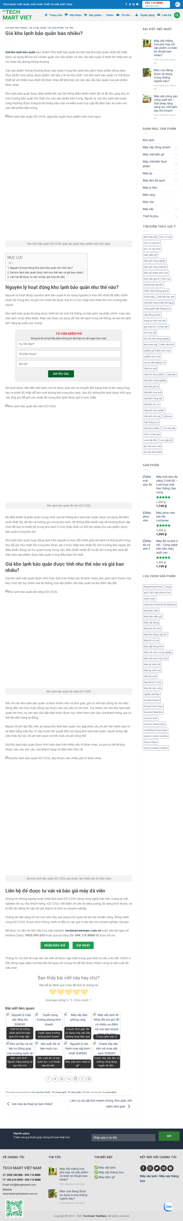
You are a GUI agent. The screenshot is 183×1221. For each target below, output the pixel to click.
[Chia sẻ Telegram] (89, 1079)
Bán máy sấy (150, 237)
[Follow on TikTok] (130, 4)
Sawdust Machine (153, 712)
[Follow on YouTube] (137, 4)
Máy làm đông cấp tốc (155, 634)
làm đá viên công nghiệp (156, 338)
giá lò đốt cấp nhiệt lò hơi (157, 592)
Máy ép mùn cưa (152, 670)
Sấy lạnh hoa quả (152, 392)
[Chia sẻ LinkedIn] (75, 1079)
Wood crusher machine (156, 748)
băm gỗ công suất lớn (155, 267)
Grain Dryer (149, 598)
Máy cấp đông (151, 622)
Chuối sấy (149, 296)
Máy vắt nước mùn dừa (156, 658)
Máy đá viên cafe (152, 688)
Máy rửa (148, 202)
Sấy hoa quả (150, 368)
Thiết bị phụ (150, 216)
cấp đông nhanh (152, 314)
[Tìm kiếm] (177, 15)
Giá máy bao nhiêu (16, 28)
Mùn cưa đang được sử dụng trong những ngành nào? (163, 75)
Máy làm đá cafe (152, 628)
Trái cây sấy (169, 428)
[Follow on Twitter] (157, 1168)
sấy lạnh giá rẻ (151, 386)
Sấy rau (167, 416)
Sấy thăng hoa (151, 422)
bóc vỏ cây (166, 237)
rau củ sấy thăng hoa (154, 362)
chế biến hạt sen (165, 296)
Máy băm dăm (151, 610)
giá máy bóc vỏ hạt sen (156, 326)
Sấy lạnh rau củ (151, 404)
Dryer (168, 586)
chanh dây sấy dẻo (153, 284)
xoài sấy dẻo (150, 440)
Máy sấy (148, 209)
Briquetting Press (153, 586)
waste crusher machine (156, 736)
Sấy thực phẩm (151, 428)
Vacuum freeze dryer (154, 724)
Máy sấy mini (167, 344)
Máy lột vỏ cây (151, 640)
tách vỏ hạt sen (152, 434)
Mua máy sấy (150, 344)
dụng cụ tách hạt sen (155, 320)
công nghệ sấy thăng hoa (157, 308)
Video (110, 15)
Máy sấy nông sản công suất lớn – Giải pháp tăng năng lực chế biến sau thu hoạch (165, 103)
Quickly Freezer (152, 700)
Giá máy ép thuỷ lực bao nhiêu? (32, 1104)
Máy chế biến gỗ (153, 154)
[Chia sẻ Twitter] (55, 1079)
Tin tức (69, 28)
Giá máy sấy (150, 332)
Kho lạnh (148, 140)
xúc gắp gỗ (166, 440)
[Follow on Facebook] (126, 4)
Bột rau (166, 279)
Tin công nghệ (37, 28)
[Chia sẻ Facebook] (48, 1079)
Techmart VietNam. (95, 1216)
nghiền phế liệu (151, 694)
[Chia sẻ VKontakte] (69, 1079)
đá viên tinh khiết (153, 452)
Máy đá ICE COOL (153, 682)
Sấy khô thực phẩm (154, 374)
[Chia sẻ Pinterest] (62, 1079)
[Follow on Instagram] (150, 1168)
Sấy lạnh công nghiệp (155, 380)
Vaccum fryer (151, 718)
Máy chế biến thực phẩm (155, 164)
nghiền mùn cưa (152, 356)
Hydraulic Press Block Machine (160, 604)
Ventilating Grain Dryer (155, 730)
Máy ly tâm (150, 187)
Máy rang (149, 194)
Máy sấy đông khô (153, 646)
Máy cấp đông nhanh (156, 147)
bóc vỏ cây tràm (152, 249)
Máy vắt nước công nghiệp (158, 652)
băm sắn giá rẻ (151, 279)
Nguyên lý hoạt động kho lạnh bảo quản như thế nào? (41, 267)
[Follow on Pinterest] (170, 1168)
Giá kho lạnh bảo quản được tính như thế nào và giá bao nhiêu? (47, 272)
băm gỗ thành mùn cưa (156, 272)
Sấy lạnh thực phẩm (154, 410)
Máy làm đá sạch (154, 180)
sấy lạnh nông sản (153, 398)
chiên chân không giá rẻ (156, 290)
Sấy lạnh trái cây (152, 416)
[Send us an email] (133, 4)
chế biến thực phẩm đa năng (158, 302)
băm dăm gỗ (150, 255)
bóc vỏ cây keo (152, 243)
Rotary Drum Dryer (153, 706)
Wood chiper (150, 742)
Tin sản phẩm (55, 28)
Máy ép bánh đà (152, 664)
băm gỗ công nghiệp (154, 260)
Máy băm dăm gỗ (153, 616)
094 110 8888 (154, 2)
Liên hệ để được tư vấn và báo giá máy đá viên (37, 277)
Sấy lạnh (171, 374)
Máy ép (147, 173)
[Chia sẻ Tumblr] (82, 1079)
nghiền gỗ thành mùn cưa (157, 350)
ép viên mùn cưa (152, 446)
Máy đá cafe (150, 676)
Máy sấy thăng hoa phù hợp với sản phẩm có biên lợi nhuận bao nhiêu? (165, 48)
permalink (111, 1092)
